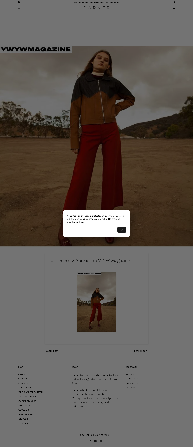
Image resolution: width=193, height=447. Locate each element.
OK (122, 229)
